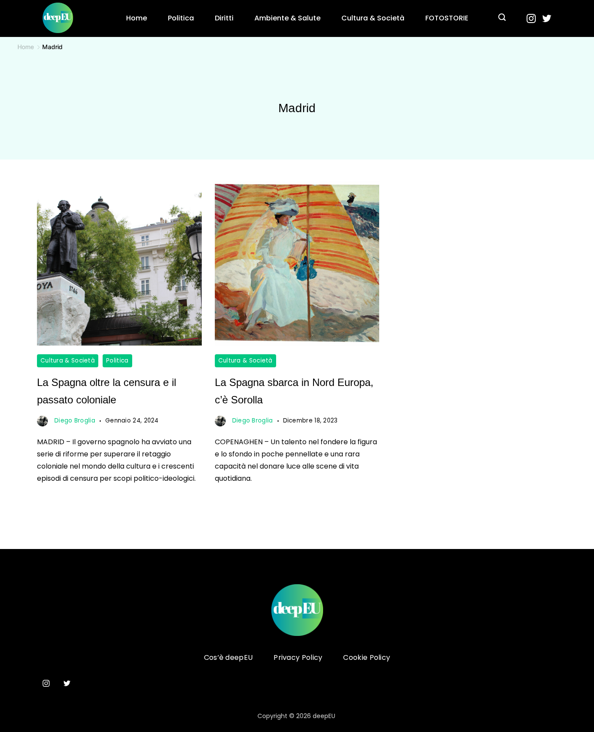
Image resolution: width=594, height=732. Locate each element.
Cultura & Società (372, 18)
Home (136, 18)
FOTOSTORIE (446, 18)
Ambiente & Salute (287, 18)
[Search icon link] (502, 18)
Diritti (224, 18)
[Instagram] (531, 18)
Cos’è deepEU (228, 657)
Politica (181, 18)
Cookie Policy (366, 657)
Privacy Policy (298, 657)
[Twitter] (546, 18)
